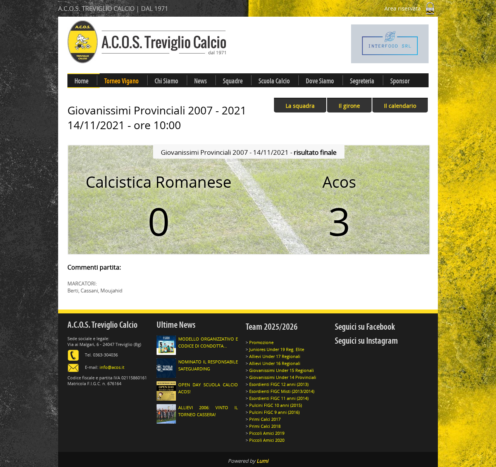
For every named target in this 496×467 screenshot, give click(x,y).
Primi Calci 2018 (265, 426)
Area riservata (403, 8)
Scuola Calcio (274, 81)
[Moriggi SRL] (351, 43)
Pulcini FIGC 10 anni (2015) (275, 405)
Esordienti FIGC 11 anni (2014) (278, 398)
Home (81, 81)
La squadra (300, 105)
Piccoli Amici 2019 (266, 433)
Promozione (261, 342)
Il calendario (400, 105)
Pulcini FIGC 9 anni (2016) (274, 412)
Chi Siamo (166, 81)
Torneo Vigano (121, 81)
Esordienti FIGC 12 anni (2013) (278, 384)
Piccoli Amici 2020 (266, 440)
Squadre (233, 81)
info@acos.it (112, 367)
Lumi (262, 460)
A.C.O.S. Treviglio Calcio (102, 325)
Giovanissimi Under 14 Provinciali (282, 377)
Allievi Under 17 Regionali (274, 356)
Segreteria (362, 81)
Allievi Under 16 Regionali (274, 363)
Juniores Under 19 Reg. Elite (276, 349)
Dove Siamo (320, 81)
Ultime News (176, 325)
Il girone (349, 105)
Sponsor (400, 81)
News (200, 81)
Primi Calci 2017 (265, 419)
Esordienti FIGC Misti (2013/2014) (281, 391)
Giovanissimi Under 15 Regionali (281, 370)
